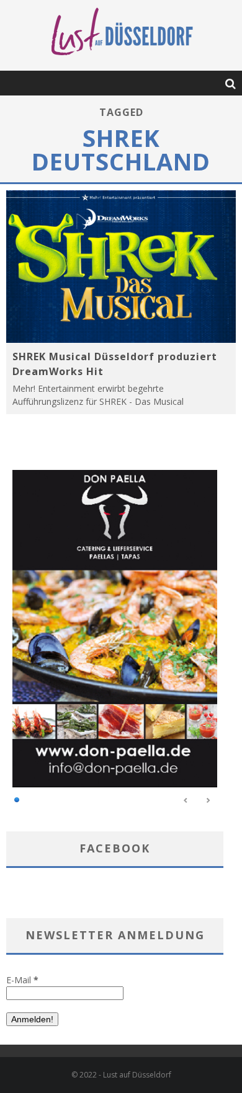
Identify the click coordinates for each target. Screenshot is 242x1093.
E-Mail (22, 980)
